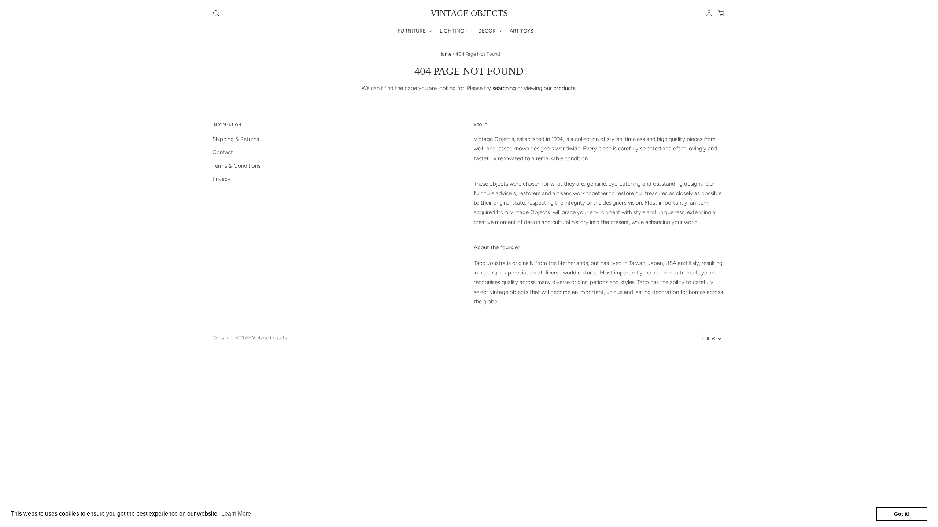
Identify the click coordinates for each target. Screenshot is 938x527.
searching (504, 88)
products (564, 88)
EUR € (708, 338)
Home (444, 54)
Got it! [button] (902, 514)
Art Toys (522, 31)
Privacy (221, 179)
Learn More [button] (236, 514)
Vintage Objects (469, 13)
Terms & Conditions (237, 165)
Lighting (452, 31)
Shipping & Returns (236, 139)
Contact (223, 152)
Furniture (412, 31)
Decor (487, 31)
